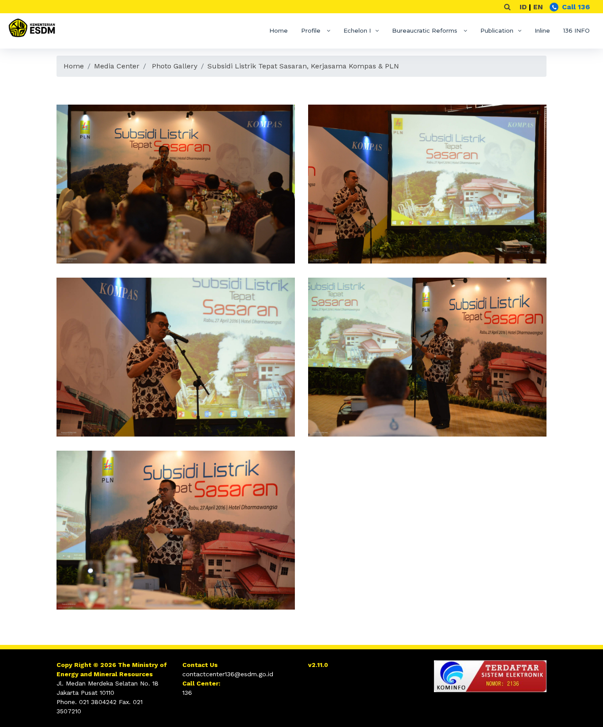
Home (278, 30)
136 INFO (576, 30)
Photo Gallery (174, 66)
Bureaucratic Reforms (425, 30)
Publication (496, 30)
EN (538, 7)
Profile (311, 30)
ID (523, 7)
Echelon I (357, 30)
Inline (542, 30)
